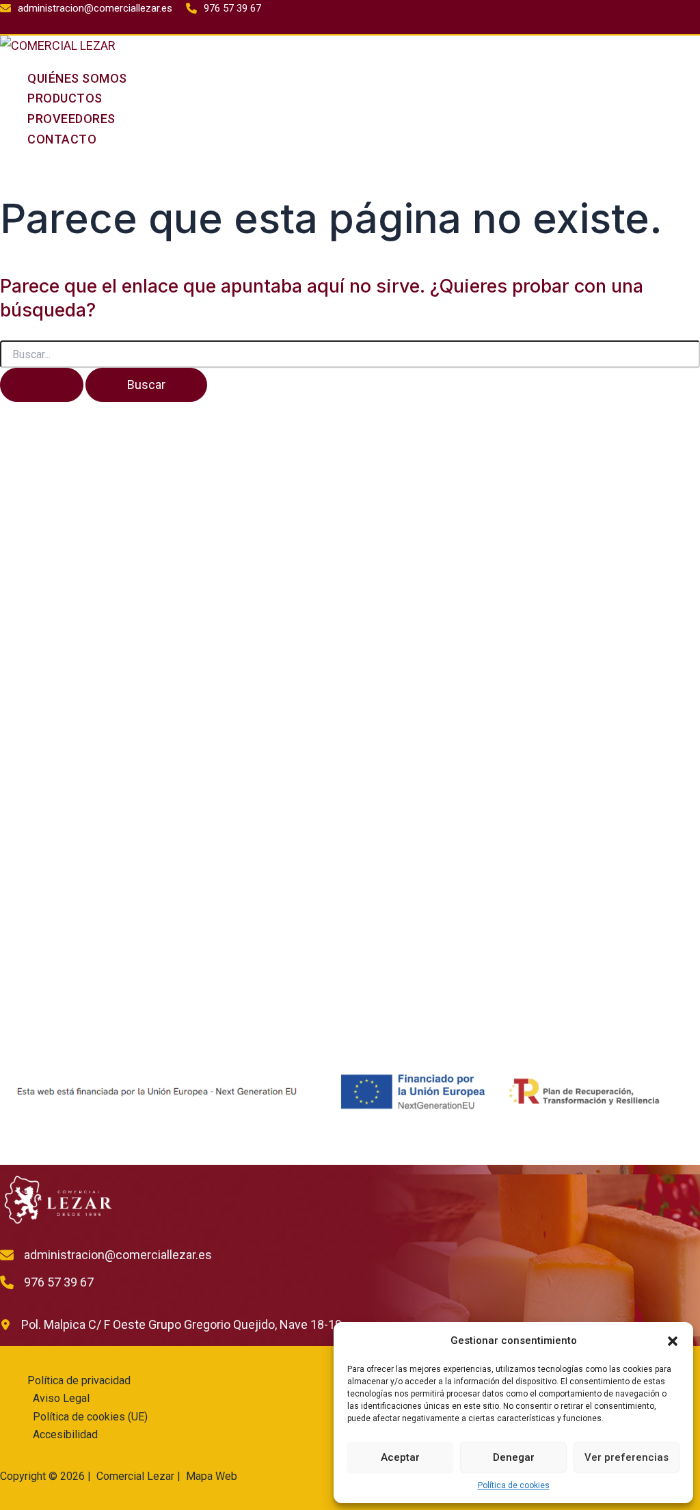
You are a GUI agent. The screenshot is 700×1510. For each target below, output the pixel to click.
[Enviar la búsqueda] (41, 385)
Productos (65, 98)
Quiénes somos (77, 78)
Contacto (61, 139)
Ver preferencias (626, 1457)
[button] (672, 1341)
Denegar (514, 1457)
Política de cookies (514, 1485)
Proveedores (71, 118)
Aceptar (400, 1457)
